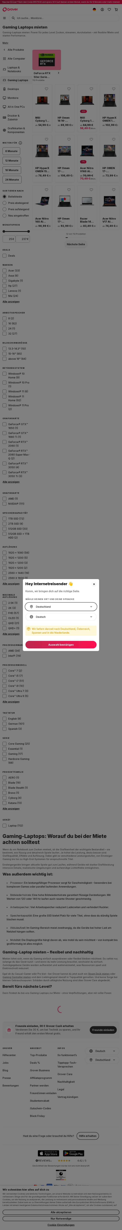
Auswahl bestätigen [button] (61, 644)
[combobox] (61, 606)
